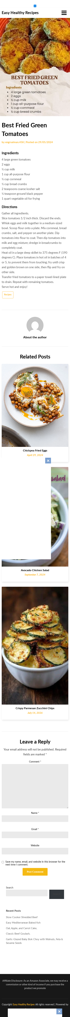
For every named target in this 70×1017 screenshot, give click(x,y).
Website (35, 845)
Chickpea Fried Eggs (35, 450)
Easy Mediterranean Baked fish (23, 922)
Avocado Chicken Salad (35, 570)
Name (35, 813)
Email (35, 829)
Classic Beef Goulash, (18, 934)
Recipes (8, 295)
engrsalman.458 (14, 142)
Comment (35, 762)
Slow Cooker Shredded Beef (22, 917)
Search (9, 887)
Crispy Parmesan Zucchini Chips (35, 708)
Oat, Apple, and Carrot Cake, (21, 928)
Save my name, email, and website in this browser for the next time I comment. (35, 863)
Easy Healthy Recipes (20, 13)
